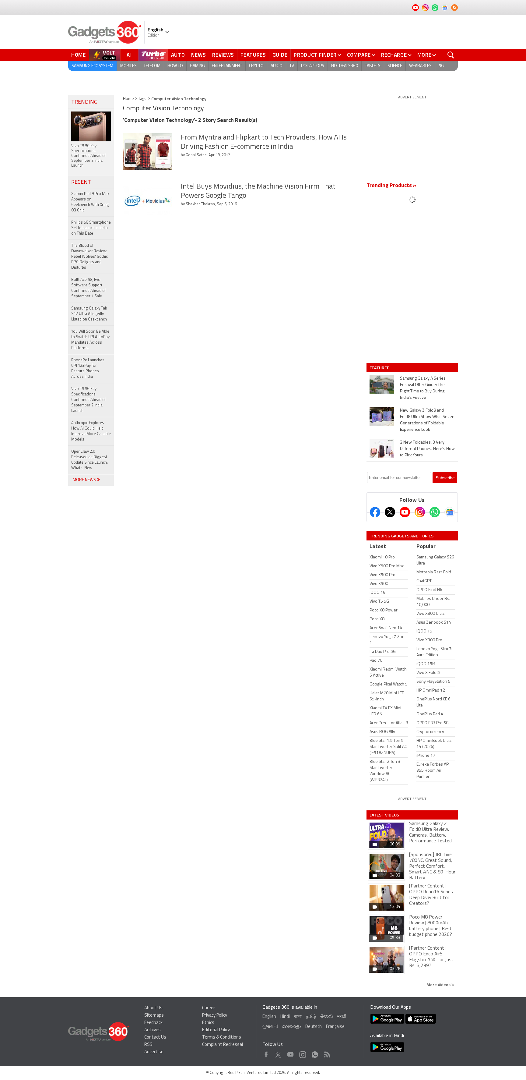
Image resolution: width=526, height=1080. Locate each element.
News (198, 55)
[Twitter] (390, 512)
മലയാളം (291, 1027)
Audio (276, 66)
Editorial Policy (216, 1030)
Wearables (420, 66)
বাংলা (298, 1016)
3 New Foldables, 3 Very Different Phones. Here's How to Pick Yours (427, 449)
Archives (152, 1030)
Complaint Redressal (222, 1045)
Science (394, 66)
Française (335, 1027)
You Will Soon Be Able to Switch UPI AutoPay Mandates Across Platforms (90, 340)
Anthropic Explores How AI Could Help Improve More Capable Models (91, 431)
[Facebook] (375, 512)
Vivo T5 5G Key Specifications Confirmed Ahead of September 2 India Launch (88, 400)
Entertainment (227, 66)
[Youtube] (405, 512)
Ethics (208, 1023)
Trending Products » (391, 186)
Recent (81, 182)
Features (253, 55)
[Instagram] (420, 512)
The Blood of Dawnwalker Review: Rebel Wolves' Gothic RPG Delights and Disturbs (89, 257)
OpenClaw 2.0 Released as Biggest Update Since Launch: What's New (89, 460)
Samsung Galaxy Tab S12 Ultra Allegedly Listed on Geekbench (89, 313)
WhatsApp (315, 1053)
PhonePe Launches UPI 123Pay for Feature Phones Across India (87, 368)
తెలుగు (326, 1016)
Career (208, 1008)
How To (175, 66)
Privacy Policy (214, 1015)
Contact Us (155, 1037)
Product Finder (315, 55)
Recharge (394, 55)
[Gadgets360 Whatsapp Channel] (435, 512)
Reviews (223, 55)
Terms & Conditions (221, 1037)
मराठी (341, 1016)
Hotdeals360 (344, 66)
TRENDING (84, 102)
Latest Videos (384, 815)
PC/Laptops (312, 66)
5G (441, 66)
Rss (326, 1053)
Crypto (256, 66)
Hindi (285, 1016)
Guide (280, 55)
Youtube (290, 1053)
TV (291, 66)
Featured (380, 368)
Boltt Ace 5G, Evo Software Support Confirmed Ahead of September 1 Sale (88, 288)
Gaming (197, 66)
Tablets (372, 66)
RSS (148, 1045)
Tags (142, 99)
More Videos (438, 984)
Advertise (153, 1052)
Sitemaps (154, 1015)
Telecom (152, 66)
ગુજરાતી (270, 1027)
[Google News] (449, 512)
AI (129, 55)
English (269, 1016)
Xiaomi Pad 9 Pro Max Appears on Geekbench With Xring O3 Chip (90, 202)
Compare (359, 55)
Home (78, 55)
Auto (178, 55)
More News (85, 480)
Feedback (153, 1023)
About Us (153, 1008)
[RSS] (454, 7)
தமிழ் (311, 1016)
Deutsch (313, 1027)
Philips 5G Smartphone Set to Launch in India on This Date (91, 228)
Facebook (266, 1053)
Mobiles (128, 66)
